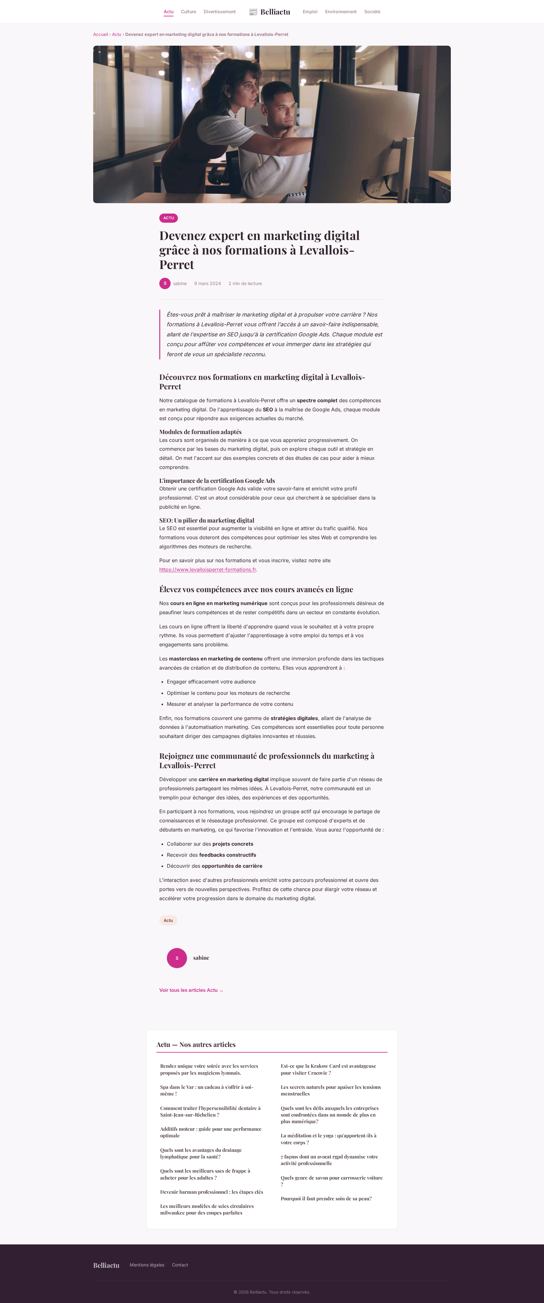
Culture (188, 11)
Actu (168, 11)
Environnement (341, 11)
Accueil (100, 34)
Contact (180, 1264)
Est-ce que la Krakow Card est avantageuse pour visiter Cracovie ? (328, 1069)
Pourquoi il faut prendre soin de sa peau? (326, 1198)
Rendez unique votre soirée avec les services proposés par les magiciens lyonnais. (209, 1069)
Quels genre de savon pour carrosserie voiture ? (332, 1180)
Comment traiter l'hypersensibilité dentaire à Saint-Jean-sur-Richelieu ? (210, 1111)
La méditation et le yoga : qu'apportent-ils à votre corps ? (329, 1138)
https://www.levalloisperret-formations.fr (207, 569)
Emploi (310, 11)
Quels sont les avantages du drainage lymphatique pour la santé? (201, 1153)
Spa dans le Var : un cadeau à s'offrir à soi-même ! (206, 1090)
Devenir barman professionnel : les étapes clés (211, 1192)
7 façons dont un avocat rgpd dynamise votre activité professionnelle (329, 1159)
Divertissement (220, 11)
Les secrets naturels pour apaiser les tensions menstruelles (331, 1090)
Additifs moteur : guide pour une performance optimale (211, 1132)
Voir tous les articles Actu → (191, 990)
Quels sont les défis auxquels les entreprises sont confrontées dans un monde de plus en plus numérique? (330, 1115)
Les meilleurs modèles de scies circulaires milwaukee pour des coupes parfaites (207, 1209)
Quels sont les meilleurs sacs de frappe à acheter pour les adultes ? (205, 1174)
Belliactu (269, 11)
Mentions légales (147, 1264)
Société (372, 11)
